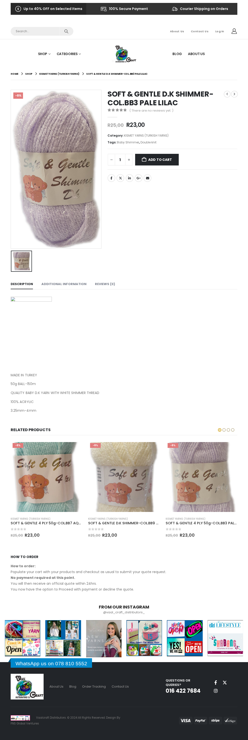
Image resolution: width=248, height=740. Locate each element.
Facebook (111, 178)
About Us (177, 31)
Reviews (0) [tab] (105, 284)
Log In (219, 31)
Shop (42, 53)
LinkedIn (129, 178)
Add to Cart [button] (74, 449)
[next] (234, 94)
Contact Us (200, 31)
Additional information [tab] (63, 284)
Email (147, 178)
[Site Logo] (124, 53)
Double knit (148, 142)
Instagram (215, 690)
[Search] (66, 31)
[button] (219, 430)
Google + (138, 178)
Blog (177, 53)
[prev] (227, 94)
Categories (67, 53)
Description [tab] (22, 284)
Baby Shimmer (128, 142)
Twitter (120, 178)
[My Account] (234, 31)
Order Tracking (94, 686)
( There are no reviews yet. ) (151, 110)
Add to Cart (160, 159)
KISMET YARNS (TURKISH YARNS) (146, 135)
